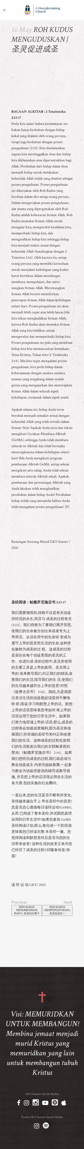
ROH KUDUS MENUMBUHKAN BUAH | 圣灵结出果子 (27, 910)
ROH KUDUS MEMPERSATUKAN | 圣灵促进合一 (57, 910)
